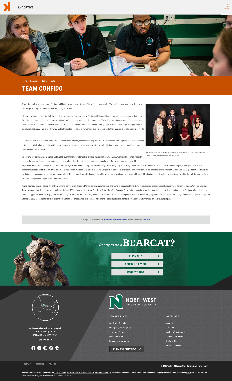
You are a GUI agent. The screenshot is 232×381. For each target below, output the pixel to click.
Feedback (40, 364)
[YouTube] (51, 349)
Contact (28, 364)
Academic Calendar (117, 323)
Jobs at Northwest (174, 336)
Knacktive (25, 7)
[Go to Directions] (45, 322)
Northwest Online (174, 345)
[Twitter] (39, 349)
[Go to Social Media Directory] (57, 349)
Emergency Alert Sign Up (120, 327)
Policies (52, 364)
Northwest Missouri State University (114, 220)
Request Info (135, 272)
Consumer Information (119, 341)
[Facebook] (33, 349)
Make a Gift (171, 341)
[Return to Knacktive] (7, 7)
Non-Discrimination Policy (61, 376)
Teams (45, 81)
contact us (146, 220)
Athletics (170, 327)
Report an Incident (127, 348)
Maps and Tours (116, 336)
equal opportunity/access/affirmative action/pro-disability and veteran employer (82, 373)
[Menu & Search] (226, 7)
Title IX (188, 373)
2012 (53, 81)
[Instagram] (45, 349)
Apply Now (136, 256)
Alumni (169, 323)
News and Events (116, 332)
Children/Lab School (175, 332)
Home (24, 81)
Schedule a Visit (135, 264)
